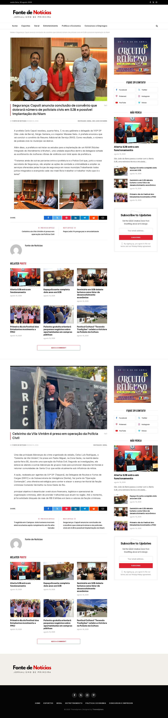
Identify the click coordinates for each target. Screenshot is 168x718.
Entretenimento (50, 26)
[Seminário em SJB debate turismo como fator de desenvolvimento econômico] (92, 277)
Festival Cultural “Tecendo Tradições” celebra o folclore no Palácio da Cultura (92, 329)
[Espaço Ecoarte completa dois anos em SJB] (59, 277)
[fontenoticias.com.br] (32, 13)
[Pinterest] (3, 157)
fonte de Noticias (19, 121)
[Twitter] (3, 139)
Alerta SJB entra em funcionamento (20, 291)
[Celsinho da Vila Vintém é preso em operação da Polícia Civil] (58, 397)
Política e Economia (71, 26)
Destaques (82, 121)
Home (12, 32)
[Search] (156, 26)
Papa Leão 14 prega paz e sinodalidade (81, 231)
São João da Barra (99, 121)
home (15, 26)
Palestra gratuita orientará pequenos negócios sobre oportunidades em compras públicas (58, 330)
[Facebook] (3, 134)
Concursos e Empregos (96, 26)
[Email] (3, 163)
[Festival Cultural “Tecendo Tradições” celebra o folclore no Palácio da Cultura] (92, 314)
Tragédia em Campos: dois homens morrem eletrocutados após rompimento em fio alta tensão (34, 525)
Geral (36, 26)
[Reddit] (3, 145)
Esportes (26, 26)
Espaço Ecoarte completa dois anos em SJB (57, 291)
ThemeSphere (97, 709)
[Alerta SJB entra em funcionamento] (25, 277)
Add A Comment (58, 348)
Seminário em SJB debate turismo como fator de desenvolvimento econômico (90, 293)
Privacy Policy (137, 246)
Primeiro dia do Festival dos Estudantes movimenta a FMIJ (24, 329)
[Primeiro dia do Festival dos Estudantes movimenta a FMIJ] (25, 314)
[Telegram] (3, 151)
